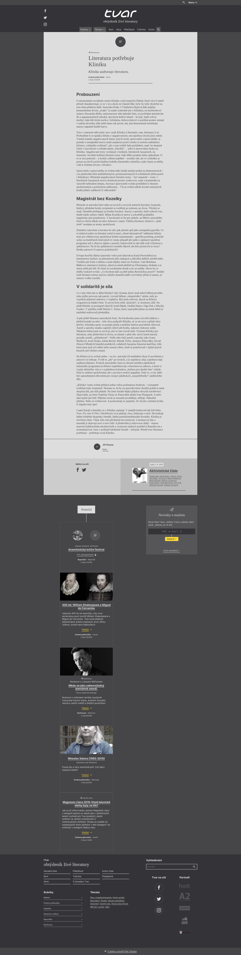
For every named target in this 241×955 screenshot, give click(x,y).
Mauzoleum (95, 901)
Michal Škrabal (155, 481)
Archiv (151, 29)
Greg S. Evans (176, 476)
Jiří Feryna (163, 478)
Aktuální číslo (50, 871)
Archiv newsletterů (171, 550)
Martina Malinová (174, 478)
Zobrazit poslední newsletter (171, 545)
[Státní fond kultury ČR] (184, 932)
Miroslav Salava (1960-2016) (86, 758)
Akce (118, 29)
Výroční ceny (105, 904)
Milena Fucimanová (169, 481)
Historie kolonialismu (116, 901)
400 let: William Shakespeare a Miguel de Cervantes (86, 606)
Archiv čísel (107, 871)
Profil (104, 449)
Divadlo (104, 901)
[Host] (184, 886)
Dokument (94, 904)
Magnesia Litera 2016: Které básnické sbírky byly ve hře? (86, 804)
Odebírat (171, 539)
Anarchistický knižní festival (86, 549)
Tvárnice (141, 29)
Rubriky (84, 29)
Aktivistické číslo (163, 471)
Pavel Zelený (154, 483)
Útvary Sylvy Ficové (119, 904)
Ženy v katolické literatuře (101, 897)
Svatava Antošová (171, 485)
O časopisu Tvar (81, 881)
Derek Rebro (165, 476)
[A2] (184, 897)
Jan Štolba (153, 478)
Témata (99, 29)
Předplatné (107, 876)
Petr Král (177, 483)
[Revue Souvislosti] (184, 908)
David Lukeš (154, 476)
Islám (107, 907)
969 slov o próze (97, 907)
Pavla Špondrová (166, 483)
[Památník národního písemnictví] (184, 920)
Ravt (111, 29)
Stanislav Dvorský (156, 485)
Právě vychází (118, 897)
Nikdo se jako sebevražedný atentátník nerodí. (86, 687)
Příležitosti (129, 29)
